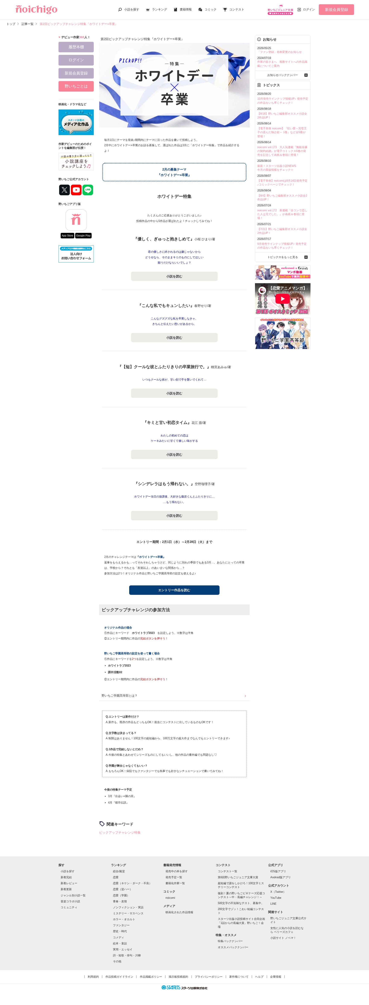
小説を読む (174, 276)
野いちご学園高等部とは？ (120, 695)
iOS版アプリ (278, 871)
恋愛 (116, 877)
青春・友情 (120, 901)
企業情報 (275, 976)
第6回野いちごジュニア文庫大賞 (238, 877)
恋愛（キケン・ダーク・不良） (132, 883)
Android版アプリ (280, 877)
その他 (117, 961)
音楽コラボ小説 (70, 901)
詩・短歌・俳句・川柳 (127, 955)
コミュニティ (69, 907)
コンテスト (236, 9)
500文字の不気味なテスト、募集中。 (241, 903)
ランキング (159, 9)
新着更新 (66, 889)
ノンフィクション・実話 (128, 907)
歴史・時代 (120, 931)
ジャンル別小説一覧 (73, 895)
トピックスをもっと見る (282, 257)
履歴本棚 (76, 47)
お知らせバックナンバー (282, 75)
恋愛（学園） (121, 895)
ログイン (309, 9)
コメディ (118, 937)
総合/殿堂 (119, 871)
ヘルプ (259, 976)
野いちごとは (76, 86)
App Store (67, 235)
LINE (273, 903)
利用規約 (93, 976)
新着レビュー (69, 883)
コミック (211, 9)
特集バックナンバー (230, 941)
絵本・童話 (120, 943)
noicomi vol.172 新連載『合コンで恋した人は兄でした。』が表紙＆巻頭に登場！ (282, 214)
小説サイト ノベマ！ (283, 937)
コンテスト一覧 (227, 871)
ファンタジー (121, 925)
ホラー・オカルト (124, 919)
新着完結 (66, 877)
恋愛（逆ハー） (122, 889)
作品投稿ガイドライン (119, 976)
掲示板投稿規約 (178, 976)
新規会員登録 (336, 9)
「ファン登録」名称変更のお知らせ (279, 52)
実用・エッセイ (122, 949)
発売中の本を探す (176, 871)
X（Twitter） (278, 891)
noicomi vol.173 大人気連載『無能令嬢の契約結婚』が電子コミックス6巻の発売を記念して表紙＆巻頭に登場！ (282, 151)
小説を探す (131, 9)
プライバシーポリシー (209, 976)
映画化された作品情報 (179, 912)
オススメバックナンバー (233, 947)
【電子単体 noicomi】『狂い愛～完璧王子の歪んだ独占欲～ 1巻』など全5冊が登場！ (282, 132)
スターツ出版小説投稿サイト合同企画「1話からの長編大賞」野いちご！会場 (241, 922)
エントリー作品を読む (174, 590)
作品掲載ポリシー (151, 976)
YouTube (275, 897)
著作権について (239, 976)
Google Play (83, 235)
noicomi (170, 897)
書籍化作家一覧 (175, 883)
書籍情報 (186, 9)
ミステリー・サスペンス (128, 913)
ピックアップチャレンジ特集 (120, 832)
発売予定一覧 (173, 877)
